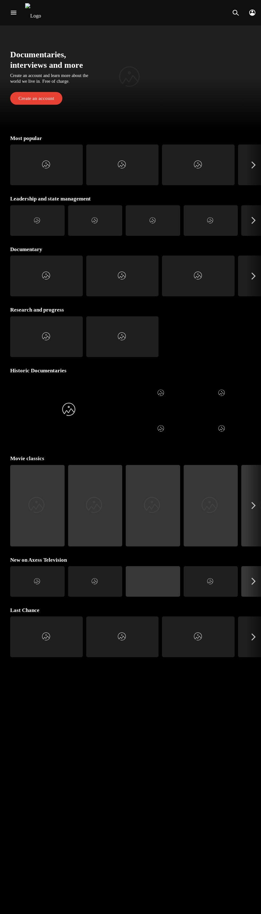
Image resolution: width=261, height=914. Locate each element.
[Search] (235, 12)
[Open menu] (13, 12)
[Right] (253, 164)
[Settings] (252, 13)
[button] (130, 77)
